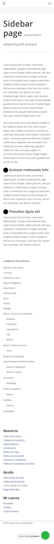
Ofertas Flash (9, 293)
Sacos (9, 350)
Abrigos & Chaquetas (13, 356)
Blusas (9, 339)
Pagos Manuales (11, 489)
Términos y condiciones (14, 459)
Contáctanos (9, 448)
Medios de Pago (11, 452)
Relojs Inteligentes (12, 282)
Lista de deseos (11, 511)
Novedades (8, 411)
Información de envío (13, 477)
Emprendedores (11, 444)
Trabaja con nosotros (13, 440)
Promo (6, 303)
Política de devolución (13, 481)
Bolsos (9, 394)
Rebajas (7, 308)
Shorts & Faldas (14, 372)
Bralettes (10, 319)
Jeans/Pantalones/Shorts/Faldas (18, 361)
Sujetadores (12, 329)
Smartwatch (9, 288)
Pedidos (7, 507)
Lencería (7, 272)
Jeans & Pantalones (15, 366)
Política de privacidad (13, 455)
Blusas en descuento (13, 267)
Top (8, 334)
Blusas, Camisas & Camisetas (17, 313)
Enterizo (10, 405)
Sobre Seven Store (12, 436)
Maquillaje (11, 383)
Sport (6, 298)
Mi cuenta (8, 503)
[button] (49, 3)
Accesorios (8, 377)
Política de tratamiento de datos (19, 463)
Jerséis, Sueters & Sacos (15, 345)
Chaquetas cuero (11, 277)
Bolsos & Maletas (12, 388)
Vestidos (7, 400)
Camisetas (11, 324)
